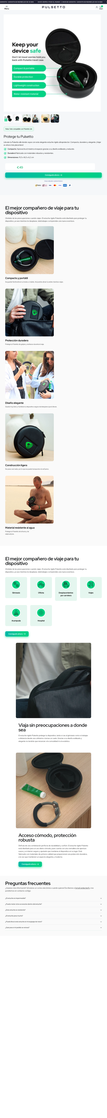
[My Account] (97, 7)
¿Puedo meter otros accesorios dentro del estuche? (23, 904)
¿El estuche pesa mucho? (14, 916)
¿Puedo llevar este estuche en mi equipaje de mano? (23, 922)
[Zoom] (97, 17)
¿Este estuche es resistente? (15, 910)
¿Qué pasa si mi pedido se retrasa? (17, 927)
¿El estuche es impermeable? (15, 898)
